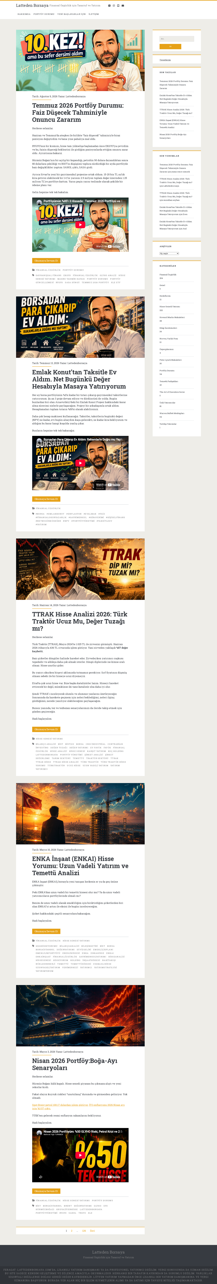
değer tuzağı (58, 747)
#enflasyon (74, 513)
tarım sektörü (61, 758)
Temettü (78, 758)
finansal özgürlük (85, 275)
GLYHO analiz (108, 275)
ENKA (85, 953)
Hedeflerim (165, 296)
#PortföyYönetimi (83, 521)
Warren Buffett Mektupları (172, 413)
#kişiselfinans (115, 517)
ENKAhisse (97, 953)
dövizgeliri (84, 949)
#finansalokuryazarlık (51, 517)
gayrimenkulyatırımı (92, 956)
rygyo (59, 282)
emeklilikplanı (103, 949)
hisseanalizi (116, 956)
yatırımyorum (45, 971)
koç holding (116, 751)
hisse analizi (58, 751)
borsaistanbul (45, 949)
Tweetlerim (165, 60)
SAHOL (72, 1213)
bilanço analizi (46, 744)
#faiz (101, 513)
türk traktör (90, 762)
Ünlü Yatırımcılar (167, 402)
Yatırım (115, 765)
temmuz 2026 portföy (95, 282)
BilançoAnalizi (69, 946)
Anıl (185, 228)
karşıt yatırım (96, 751)
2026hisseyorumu (47, 946)
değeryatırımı (66, 949)
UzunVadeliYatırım (48, 967)
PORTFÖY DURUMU (44, 14)
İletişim (94, 14)
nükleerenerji (45, 964)
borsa (80, 744)
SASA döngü (72, 282)
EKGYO (67, 275)
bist (60, 744)
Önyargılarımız (167, 349)
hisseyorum (60, 960)
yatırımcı (42, 769)
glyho (97, 1205)
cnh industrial (96, 744)
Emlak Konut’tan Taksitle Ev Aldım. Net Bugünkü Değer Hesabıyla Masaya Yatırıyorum (80, 327)
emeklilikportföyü (48, 953)
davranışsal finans (48, 275)
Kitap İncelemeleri (168, 328)
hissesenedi (43, 960)
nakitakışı (109, 960)
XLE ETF (116, 282)
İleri (92, 1230)
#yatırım (41, 524)
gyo (105, 1205)
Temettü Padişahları (169, 381)
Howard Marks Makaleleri (172, 317)
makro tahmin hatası (71, 279)
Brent (68, 1205)
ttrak (115, 758)
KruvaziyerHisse (67, 1209)
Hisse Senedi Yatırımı (49, 738)
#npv (66, 521)
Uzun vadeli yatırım (95, 765)
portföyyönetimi (47, 1213)
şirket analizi (94, 754)
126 (84, 1230)
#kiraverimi (96, 517)
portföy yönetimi (71, 754)
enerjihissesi (71, 953)
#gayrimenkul (78, 517)
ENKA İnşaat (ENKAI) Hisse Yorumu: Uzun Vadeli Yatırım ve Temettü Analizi (80, 813)
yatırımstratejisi (105, 967)
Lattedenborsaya (75, 96)
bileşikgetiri (89, 946)
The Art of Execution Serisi (172, 392)
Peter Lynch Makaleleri (171, 360)
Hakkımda (24, 14)
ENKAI (110, 953)
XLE (90, 1213)
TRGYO (82, 1213)
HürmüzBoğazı (45, 1209)
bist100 (69, 744)
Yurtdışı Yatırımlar (168, 424)
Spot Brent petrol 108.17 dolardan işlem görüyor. (60, 1104)
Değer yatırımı (79, 747)
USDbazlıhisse (102, 964)
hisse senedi (77, 751)
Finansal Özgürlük (48, 270)
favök (107, 747)
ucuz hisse (74, 765)
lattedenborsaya (47, 754)
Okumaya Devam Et (47, 261)
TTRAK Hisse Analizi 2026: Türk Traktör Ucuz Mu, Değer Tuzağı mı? (80, 569)
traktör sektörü (97, 758)
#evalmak (90, 513)
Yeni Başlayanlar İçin (71, 14)
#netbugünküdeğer (48, 521)
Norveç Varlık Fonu (169, 338)
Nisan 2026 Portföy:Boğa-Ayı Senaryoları (80, 1015)
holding (75, 960)
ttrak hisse (43, 762)
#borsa (40, 513)
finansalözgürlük (65, 956)
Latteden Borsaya (32, 5)
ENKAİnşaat (43, 956)
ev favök (96, 747)
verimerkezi (70, 967)
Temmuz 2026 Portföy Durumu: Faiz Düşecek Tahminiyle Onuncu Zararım (80, 60)
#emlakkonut (55, 513)
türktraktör (56, 765)
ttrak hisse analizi (66, 762)
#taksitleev (104, 521)
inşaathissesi (91, 960)
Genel (162, 285)
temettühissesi (81, 964)
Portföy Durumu (73, 270)
